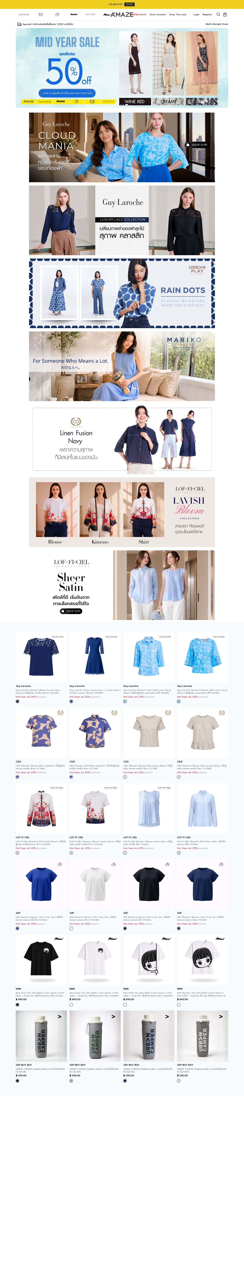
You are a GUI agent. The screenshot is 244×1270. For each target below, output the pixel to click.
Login (196, 14)
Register (207, 14)
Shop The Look (177, 14)
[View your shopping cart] (225, 15)
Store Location (158, 14)
